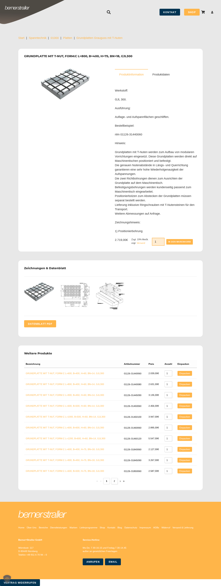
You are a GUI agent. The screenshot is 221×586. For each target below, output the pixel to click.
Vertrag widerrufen (20, 582)
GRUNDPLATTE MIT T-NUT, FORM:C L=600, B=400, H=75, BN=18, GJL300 (65, 449)
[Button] (212, 12)
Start (21, 38)
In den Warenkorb (179, 242)
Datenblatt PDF (40, 323)
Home (21, 527)
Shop (102, 527)
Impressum (145, 527)
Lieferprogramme (88, 527)
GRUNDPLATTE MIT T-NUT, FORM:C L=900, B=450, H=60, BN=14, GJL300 (65, 395)
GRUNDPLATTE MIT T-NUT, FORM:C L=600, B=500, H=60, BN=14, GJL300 (65, 406)
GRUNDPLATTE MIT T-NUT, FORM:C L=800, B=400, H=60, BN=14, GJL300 (65, 384)
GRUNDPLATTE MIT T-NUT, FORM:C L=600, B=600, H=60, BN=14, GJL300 (65, 427)
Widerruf (165, 527)
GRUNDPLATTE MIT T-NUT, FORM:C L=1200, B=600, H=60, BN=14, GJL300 (65, 438)
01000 (55, 38)
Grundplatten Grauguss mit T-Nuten (99, 38)
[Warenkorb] (203, 12)
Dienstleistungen (58, 527)
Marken (73, 527)
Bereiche (43, 527)
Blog (119, 527)
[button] (109, 12)
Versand (141, 243)
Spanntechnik (37, 38)
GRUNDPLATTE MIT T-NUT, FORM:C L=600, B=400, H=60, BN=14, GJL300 (65, 373)
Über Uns (31, 527)
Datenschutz (130, 527)
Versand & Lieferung (182, 527)
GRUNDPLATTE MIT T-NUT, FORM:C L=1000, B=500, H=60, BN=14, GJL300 (65, 416)
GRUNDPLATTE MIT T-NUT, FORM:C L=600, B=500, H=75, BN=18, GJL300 (65, 471)
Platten (67, 38)
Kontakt (111, 527)
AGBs (156, 527)
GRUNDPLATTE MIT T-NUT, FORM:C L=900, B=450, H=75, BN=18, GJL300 (65, 460)
